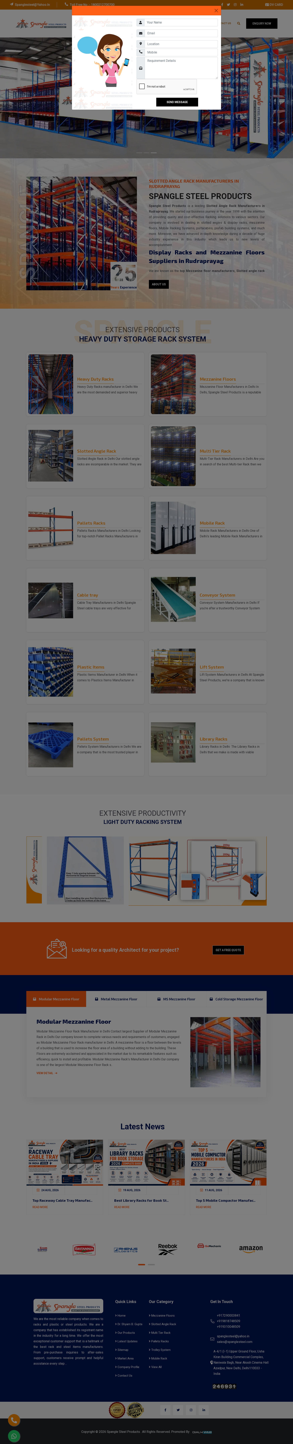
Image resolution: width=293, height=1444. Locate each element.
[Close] (216, 10)
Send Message (177, 102)
